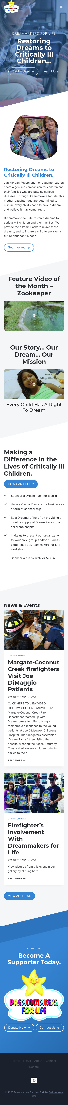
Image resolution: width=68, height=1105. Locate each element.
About (38, 1060)
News (27, 1060)
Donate (34, 1067)
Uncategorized (17, 655)
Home (16, 1060)
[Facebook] (34, 1080)
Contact (51, 1060)
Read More (17, 760)
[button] (34, 316)
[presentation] (34, 630)
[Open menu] (61, 6)
